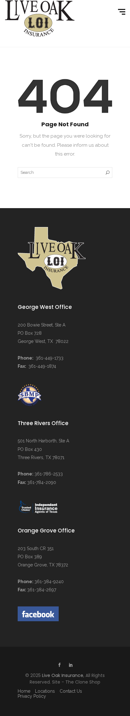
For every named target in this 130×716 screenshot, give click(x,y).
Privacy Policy (32, 696)
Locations (45, 691)
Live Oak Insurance (62, 675)
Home (24, 691)
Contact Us (71, 691)
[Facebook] (59, 665)
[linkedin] (70, 665)
